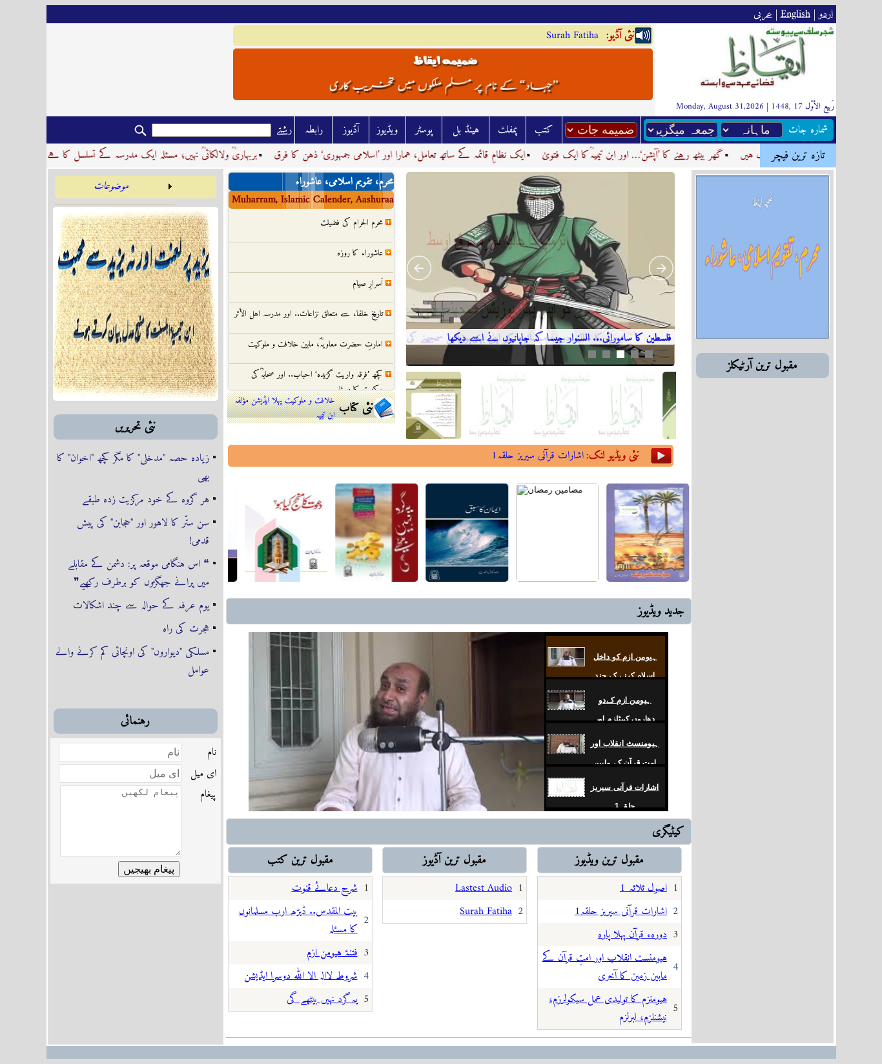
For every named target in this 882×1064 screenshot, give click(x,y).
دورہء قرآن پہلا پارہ (632, 935)
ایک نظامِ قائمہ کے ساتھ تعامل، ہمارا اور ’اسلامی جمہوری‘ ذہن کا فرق (431, 155)
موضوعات (111, 186)
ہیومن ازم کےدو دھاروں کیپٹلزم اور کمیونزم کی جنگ (625, 719)
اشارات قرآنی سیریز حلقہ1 (537, 456)
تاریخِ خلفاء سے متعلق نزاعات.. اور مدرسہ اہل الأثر (308, 295)
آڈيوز (351, 130)
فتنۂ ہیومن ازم (332, 953)
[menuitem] (115, 190)
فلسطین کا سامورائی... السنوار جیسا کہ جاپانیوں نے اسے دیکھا (559, 338)
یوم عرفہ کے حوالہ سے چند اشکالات (141, 606)
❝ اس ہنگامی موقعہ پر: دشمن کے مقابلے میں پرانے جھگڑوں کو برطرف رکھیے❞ (138, 573)
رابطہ (314, 130)
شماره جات (808, 130)
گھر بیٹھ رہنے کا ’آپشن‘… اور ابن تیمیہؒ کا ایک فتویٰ (664, 155)
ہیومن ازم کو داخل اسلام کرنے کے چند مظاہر (625, 675)
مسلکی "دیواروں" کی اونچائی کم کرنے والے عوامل (132, 661)
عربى (763, 14)
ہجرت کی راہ (186, 629)
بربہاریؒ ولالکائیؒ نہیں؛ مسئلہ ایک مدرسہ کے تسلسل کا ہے (184, 155)
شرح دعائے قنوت (325, 888)
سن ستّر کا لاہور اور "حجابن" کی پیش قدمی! (143, 532)
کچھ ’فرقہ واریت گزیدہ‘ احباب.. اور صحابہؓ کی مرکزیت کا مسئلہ (317, 363)
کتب (544, 130)
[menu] (115, 190)
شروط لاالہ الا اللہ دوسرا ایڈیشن (301, 976)
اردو (826, 14)
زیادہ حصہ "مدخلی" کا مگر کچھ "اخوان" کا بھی (133, 467)
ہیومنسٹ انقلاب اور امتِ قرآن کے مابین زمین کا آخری (625, 762)
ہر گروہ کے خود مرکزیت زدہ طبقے (145, 500)
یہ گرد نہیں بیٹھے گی (322, 999)
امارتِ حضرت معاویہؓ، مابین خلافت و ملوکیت (315, 325)
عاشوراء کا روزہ (360, 234)
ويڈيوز (387, 130)
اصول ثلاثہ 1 (643, 888)
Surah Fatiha (572, 36)
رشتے (284, 130)
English (795, 14)
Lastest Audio (483, 888)
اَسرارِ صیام (368, 264)
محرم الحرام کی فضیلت (351, 222)
